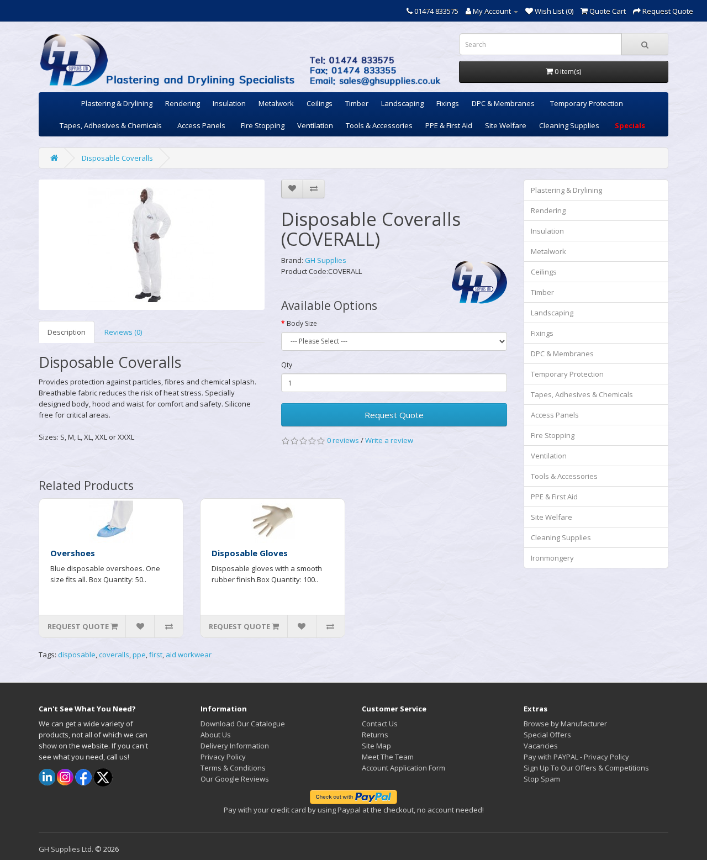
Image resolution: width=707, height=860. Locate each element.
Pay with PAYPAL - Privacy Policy (576, 757)
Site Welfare (505, 125)
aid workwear (189, 654)
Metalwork (276, 103)
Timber (356, 103)
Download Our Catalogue (243, 724)
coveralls (114, 654)
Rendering (182, 103)
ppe (139, 654)
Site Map (376, 746)
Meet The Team (388, 757)
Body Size (302, 323)
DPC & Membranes (503, 103)
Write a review (389, 440)
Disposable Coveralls (117, 158)
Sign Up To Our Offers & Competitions (586, 768)
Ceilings (320, 103)
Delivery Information (235, 746)
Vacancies (541, 746)
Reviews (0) (123, 332)
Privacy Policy (223, 757)
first (155, 654)
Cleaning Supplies (569, 125)
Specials (630, 125)
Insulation (229, 103)
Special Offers (547, 735)
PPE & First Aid (448, 125)
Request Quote (394, 414)
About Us (216, 735)
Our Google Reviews (235, 779)
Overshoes (72, 552)
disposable (77, 654)
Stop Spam (542, 779)
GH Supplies (325, 260)
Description (67, 332)
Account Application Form (403, 768)
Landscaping (402, 103)
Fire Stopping (262, 125)
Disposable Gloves (250, 552)
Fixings (447, 103)
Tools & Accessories (379, 125)
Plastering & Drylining (116, 103)
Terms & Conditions (233, 768)
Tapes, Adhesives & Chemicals (111, 125)
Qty (286, 365)
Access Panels (201, 125)
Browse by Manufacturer (565, 724)
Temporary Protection (586, 103)
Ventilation (315, 125)
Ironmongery (552, 558)
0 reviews (343, 440)
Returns (375, 735)
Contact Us (380, 724)
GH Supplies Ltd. (66, 849)
